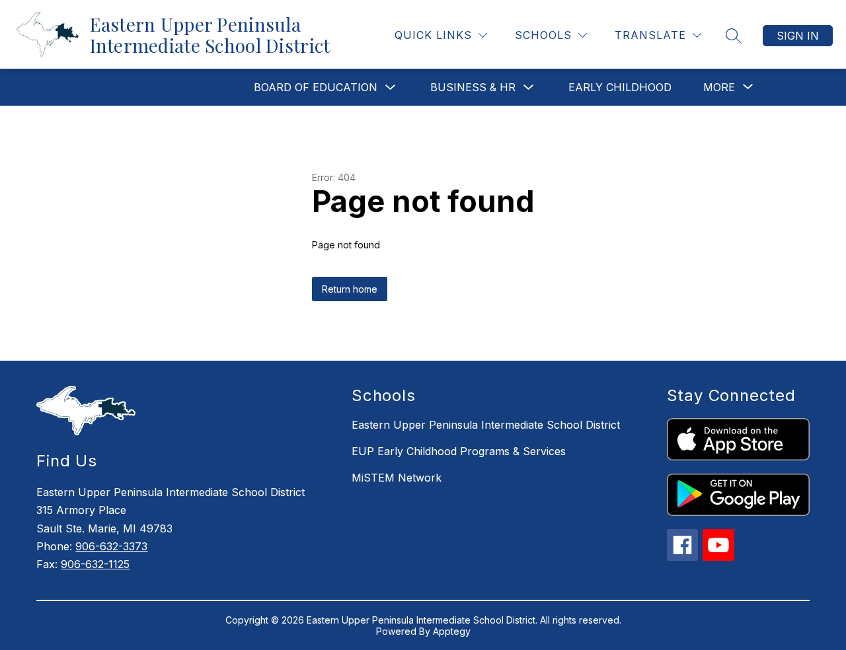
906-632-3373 (111, 546)
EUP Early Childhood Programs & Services (459, 451)
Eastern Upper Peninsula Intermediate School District (486, 424)
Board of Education (315, 87)
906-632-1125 (95, 564)
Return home (349, 289)
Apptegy (452, 631)
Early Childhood (620, 87)
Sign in (798, 35)
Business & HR (473, 87)
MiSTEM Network (397, 477)
